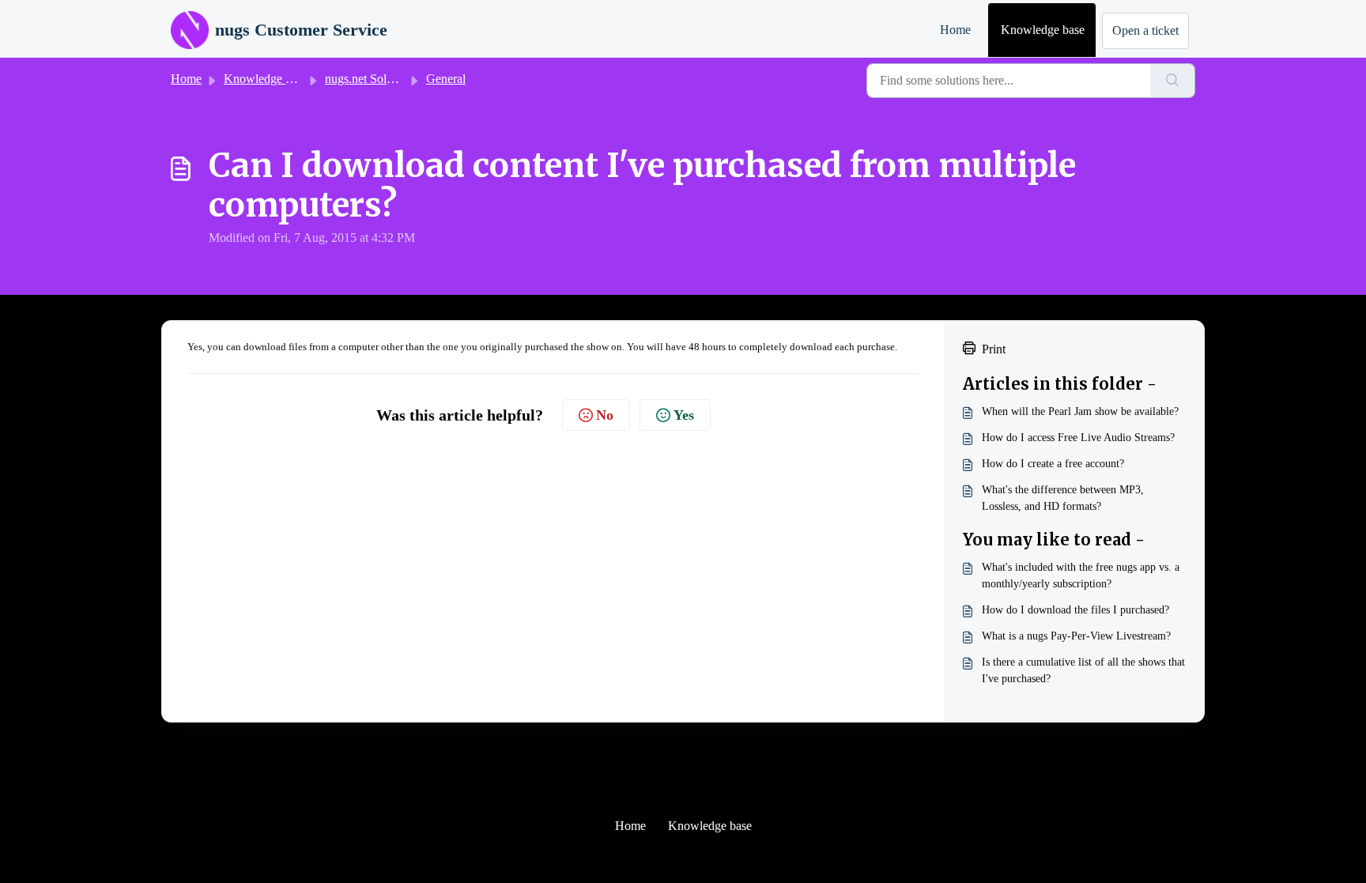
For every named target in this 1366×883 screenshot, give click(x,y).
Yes (684, 415)
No (604, 415)
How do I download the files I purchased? (1075, 610)
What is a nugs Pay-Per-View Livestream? (1076, 636)
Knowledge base (1043, 29)
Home (955, 29)
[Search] (1172, 80)
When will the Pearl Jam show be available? (1080, 411)
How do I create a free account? (1053, 464)
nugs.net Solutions (371, 78)
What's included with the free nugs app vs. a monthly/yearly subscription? (1080, 575)
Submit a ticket (1145, 31)
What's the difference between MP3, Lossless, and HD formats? (1063, 498)
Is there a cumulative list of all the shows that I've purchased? (1083, 670)
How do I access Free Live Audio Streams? (1078, 437)
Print (994, 349)
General (446, 78)
